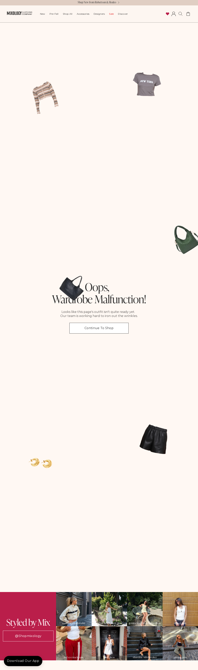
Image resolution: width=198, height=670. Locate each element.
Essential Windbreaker (73, 623)
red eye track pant (74, 657)
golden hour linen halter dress (145, 623)
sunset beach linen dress (109, 623)
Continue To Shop (99, 328)
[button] (180, 14)
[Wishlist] (167, 14)
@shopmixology (28, 636)
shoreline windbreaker (145, 657)
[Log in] (173, 14)
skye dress (109, 657)
